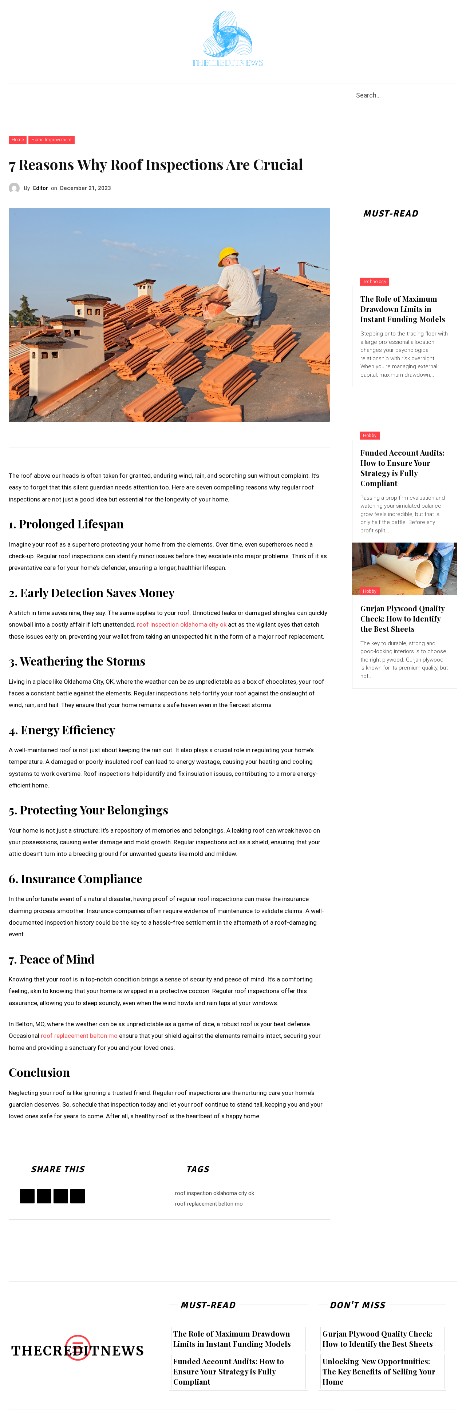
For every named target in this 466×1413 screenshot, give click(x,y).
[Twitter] (44, 1196)
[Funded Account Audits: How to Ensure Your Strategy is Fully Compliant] (404, 413)
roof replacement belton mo (79, 1035)
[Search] (454, 94)
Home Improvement (51, 139)
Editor (40, 188)
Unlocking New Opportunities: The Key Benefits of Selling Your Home (379, 1371)
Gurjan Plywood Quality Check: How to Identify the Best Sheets (402, 618)
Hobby (370, 435)
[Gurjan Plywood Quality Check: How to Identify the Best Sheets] (404, 569)
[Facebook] (27, 1196)
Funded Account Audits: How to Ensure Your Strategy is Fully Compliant (402, 468)
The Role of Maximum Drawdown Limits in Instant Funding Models (402, 309)
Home (18, 139)
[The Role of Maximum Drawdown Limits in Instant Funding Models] (404, 259)
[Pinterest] (61, 1196)
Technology (374, 281)
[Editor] (16, 188)
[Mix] (77, 1196)
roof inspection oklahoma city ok (181, 624)
